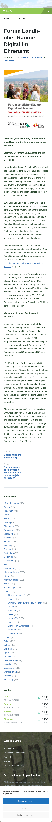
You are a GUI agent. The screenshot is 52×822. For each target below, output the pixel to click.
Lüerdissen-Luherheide (18, 626)
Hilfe (6, 564)
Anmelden (8, 757)
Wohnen (7, 675)
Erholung (8, 541)
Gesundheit (9, 561)
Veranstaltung (10, 660)
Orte (6, 591)
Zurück (7, 452)
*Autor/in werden (11, 503)
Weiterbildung (10, 672)
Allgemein (9, 61)
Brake (10, 599)
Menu (9, 11)
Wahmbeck (13, 633)
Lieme (10, 622)
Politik (7, 641)
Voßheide (12, 630)
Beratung (8, 518)
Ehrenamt (8, 534)
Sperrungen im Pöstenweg (12, 456)
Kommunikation (11, 580)
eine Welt (8, 538)
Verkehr (7, 664)
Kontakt (7, 761)
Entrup (11, 607)
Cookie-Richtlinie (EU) (14, 766)
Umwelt (7, 656)
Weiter (6, 464)
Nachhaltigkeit (10, 587)
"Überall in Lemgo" (16, 595)
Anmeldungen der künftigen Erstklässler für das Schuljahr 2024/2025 (12, 473)
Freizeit (7, 549)
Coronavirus (9, 530)
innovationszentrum (32, 58)
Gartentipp (9, 553)
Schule (7, 645)
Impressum (9, 748)
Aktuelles (19, 18)
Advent (7, 507)
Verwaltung (9, 668)
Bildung (7, 522)
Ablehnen (26, 808)
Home (6, 18)
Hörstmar (12, 610)
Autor (6, 515)
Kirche (7, 576)
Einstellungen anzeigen (26, 815)
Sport (6, 652)
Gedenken (8, 557)
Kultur (6, 584)
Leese (10, 614)
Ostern (7, 637)
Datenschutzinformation (14, 753)
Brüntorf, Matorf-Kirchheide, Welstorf (25, 603)
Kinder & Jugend (11, 572)
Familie (7, 545)
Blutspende (9, 526)
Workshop (8, 679)
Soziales (8, 649)
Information (9, 568)
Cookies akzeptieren (26, 801)
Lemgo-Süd (13, 618)
